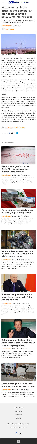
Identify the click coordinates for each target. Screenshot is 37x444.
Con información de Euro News (16, 127)
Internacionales (6, 26)
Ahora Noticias (9, 29)
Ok (18, 441)
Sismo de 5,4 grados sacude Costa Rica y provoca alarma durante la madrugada (15, 169)
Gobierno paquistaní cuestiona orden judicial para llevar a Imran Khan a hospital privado (18, 343)
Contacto (18, 411)
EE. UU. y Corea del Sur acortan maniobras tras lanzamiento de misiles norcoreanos (17, 253)
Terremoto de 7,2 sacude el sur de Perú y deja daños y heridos (17, 211)
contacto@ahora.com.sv (18, 427)
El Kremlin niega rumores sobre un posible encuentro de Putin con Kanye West (17, 297)
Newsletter (18, 415)
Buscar (18, 418)
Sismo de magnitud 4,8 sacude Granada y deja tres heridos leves (18, 384)
